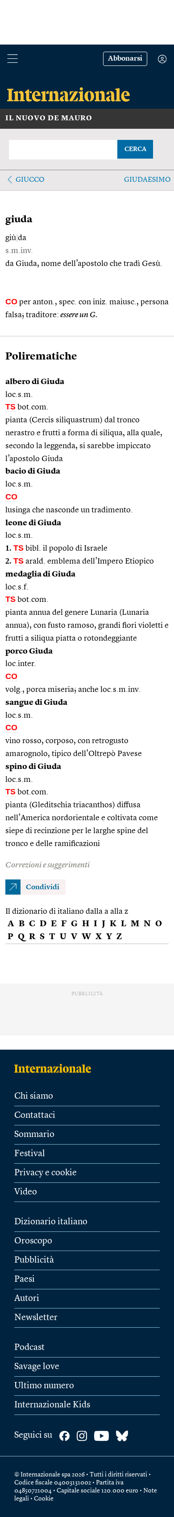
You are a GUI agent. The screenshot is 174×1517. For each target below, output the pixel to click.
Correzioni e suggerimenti (47, 865)
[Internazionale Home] (55, 1068)
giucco (30, 180)
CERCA (135, 149)
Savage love (36, 1366)
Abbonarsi (125, 58)
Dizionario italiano (50, 1222)
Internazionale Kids (52, 1405)
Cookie (44, 1499)
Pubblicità (34, 1260)
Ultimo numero (44, 1386)
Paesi (24, 1279)
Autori (26, 1298)
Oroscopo (33, 1241)
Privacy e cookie (45, 1173)
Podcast (29, 1347)
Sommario (34, 1134)
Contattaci (34, 1115)
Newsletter (36, 1317)
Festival (29, 1153)
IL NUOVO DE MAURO (48, 118)
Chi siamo (33, 1096)
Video (25, 1192)
